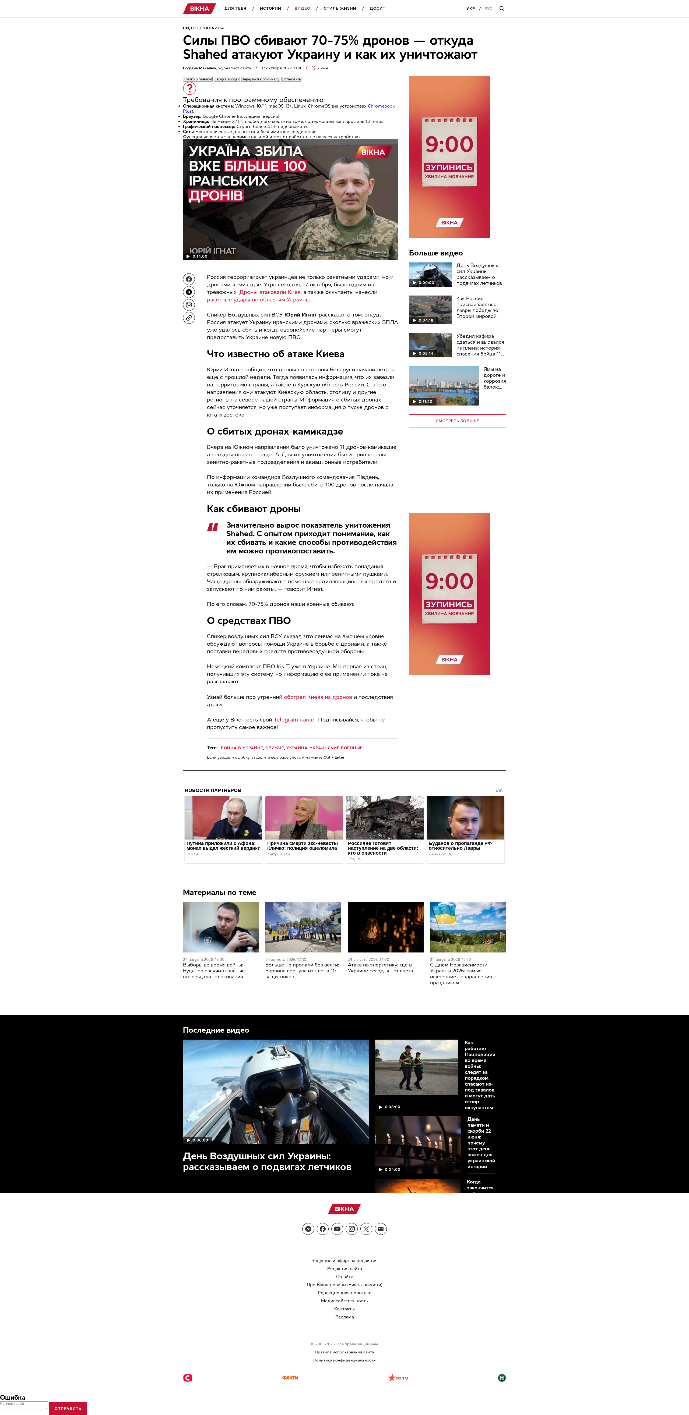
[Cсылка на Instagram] (352, 1229)
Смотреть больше (457, 421)
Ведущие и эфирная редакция (344, 1260)
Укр (470, 8)
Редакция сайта (344, 1268)
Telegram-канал (294, 719)
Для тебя (235, 8)
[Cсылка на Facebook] (323, 1229)
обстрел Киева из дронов (318, 697)
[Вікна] (199, 8)
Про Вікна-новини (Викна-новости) (344, 1284)
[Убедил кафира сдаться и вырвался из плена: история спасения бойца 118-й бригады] (430, 345)
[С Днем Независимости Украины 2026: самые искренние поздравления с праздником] (468, 927)
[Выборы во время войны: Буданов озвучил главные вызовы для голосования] (221, 927)
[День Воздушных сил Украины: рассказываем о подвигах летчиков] (430, 274)
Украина (213, 28)
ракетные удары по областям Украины (258, 299)
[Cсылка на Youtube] (337, 1229)
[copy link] (189, 318)
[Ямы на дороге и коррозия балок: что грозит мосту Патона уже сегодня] (444, 386)
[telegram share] (189, 292)
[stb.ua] (187, 1378)
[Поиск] (503, 9)
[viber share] (189, 305)
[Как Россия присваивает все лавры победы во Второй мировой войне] (430, 310)
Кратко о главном (198, 79)
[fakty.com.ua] (290, 1378)
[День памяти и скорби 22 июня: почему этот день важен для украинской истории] (418, 1145)
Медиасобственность (344, 1300)
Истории (270, 8)
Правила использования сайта (344, 1352)
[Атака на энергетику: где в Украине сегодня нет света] (386, 927)
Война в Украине (242, 748)
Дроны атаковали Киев (270, 292)
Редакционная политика (344, 1292)
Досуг (377, 8)
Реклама (344, 1317)
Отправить (68, 1408)
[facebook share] (189, 279)
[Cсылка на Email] (381, 1229)
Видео (302, 8)
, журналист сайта (217, 68)
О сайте (344, 1276)
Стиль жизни (340, 8)
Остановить (291, 79)
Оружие (274, 748)
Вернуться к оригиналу (260, 79)
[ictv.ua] (398, 1378)
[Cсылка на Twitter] (366, 1229)
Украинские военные (336, 748)
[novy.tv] (502, 1378)
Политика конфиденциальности (344, 1360)
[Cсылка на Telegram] (308, 1229)
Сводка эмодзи (227, 79)
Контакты (344, 1308)
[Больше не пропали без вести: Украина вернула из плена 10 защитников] (303, 927)
